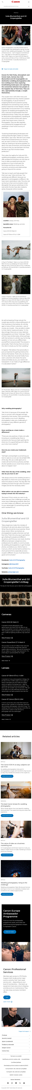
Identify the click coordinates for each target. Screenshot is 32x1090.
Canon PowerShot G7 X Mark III (13, 642)
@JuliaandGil (13, 564)
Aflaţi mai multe (7, 776)
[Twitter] (20, 1083)
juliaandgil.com (13, 572)
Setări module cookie (16, 1075)
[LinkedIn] (16, 1083)
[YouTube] (24, 1083)
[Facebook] (8, 1083)
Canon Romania (15, 1079)
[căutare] (2, 2)
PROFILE (16, 12)
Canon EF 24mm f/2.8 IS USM (12, 699)
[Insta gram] (12, 1083)
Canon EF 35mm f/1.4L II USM (12, 676)
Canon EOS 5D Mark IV (10, 622)
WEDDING (3, 801)
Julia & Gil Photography (17, 560)
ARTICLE (3, 761)
